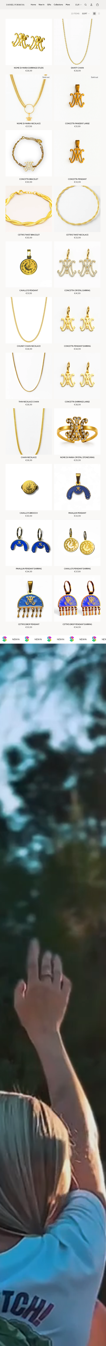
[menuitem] (33, 5)
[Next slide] (48, 42)
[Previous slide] (10, 42)
